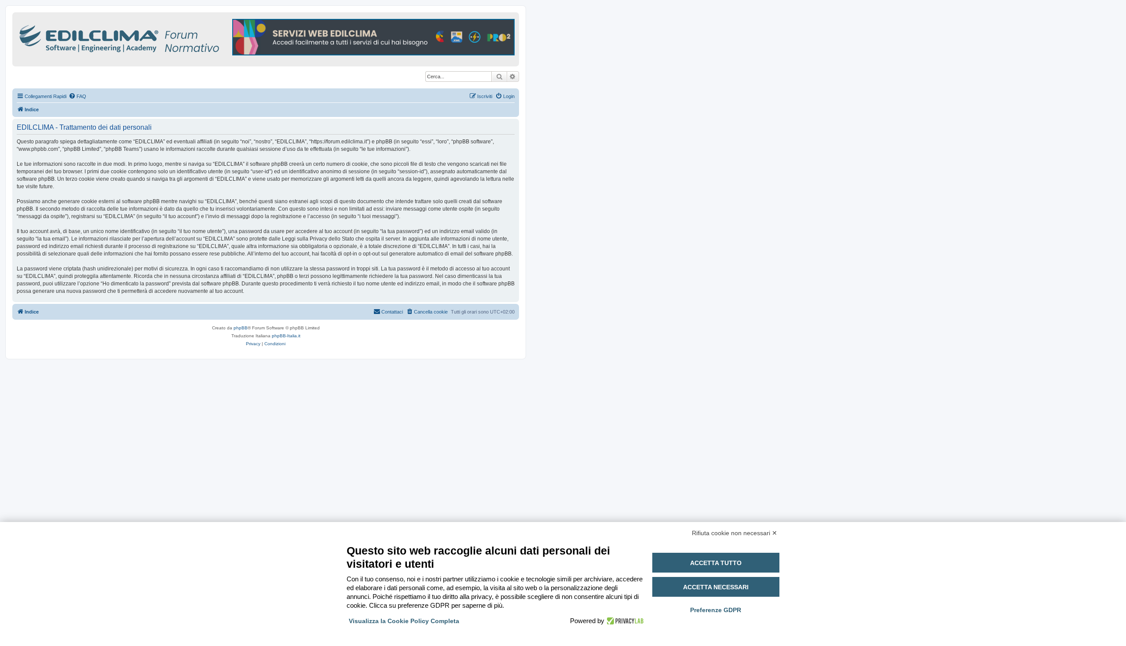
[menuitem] (77, 96)
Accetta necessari (716, 587)
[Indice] (157, 37)
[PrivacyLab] (623, 621)
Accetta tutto (716, 562)
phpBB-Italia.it (286, 335)
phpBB (241, 327)
